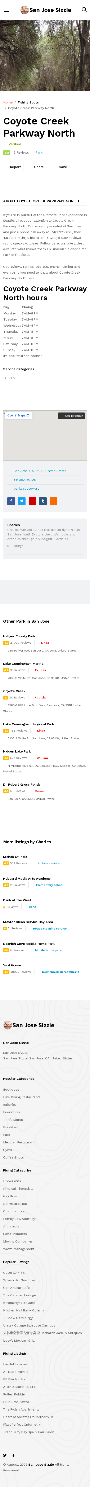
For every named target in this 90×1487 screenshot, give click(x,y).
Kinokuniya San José (19, 1303)
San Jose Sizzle (41, 1464)
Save (62, 167)
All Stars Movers (15, 1372)
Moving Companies (18, 1241)
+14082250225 (25, 480)
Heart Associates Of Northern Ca (28, 1417)
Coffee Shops (13, 1157)
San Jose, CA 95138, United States (40, 471)
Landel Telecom (15, 1364)
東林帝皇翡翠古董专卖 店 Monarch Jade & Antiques (42, 1333)
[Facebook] (11, 501)
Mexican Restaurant (19, 1142)
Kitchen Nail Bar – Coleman (24, 1310)
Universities (12, 1181)
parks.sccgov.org (26, 488)
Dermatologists (15, 1204)
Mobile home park (48, 950)
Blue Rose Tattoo (16, 1402)
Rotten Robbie (14, 1394)
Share (38, 167)
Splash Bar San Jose (19, 1280)
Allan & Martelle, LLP (19, 1387)
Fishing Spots (28, 102)
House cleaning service (50, 928)
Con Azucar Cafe (16, 1288)
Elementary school (49, 885)
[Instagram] (31, 1455)
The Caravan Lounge (19, 1295)
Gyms (7, 1150)
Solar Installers (15, 1234)
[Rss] (40, 1455)
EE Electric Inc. (15, 1379)
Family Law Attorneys (19, 1219)
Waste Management (18, 1249)
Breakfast (10, 1127)
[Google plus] (32, 501)
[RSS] (53, 501)
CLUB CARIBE (13, 1273)
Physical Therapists (18, 1189)
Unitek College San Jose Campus (29, 1325)
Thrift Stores (13, 1120)
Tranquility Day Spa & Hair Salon (28, 1432)
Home (8, 102)
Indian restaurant (50, 863)
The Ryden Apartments (21, 1409)
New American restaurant (60, 972)
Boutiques (11, 1089)
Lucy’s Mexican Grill (19, 1340)
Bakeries (9, 1105)
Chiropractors (14, 1211)
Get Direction (73, 415)
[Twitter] (22, 501)
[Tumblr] (43, 501)
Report (15, 167)
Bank (32, 906)
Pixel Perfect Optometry (21, 1424)
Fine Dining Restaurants (21, 1097)
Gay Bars (10, 1196)
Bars (6, 1135)
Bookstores (11, 1112)
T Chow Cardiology (18, 1318)
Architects (11, 1226)
